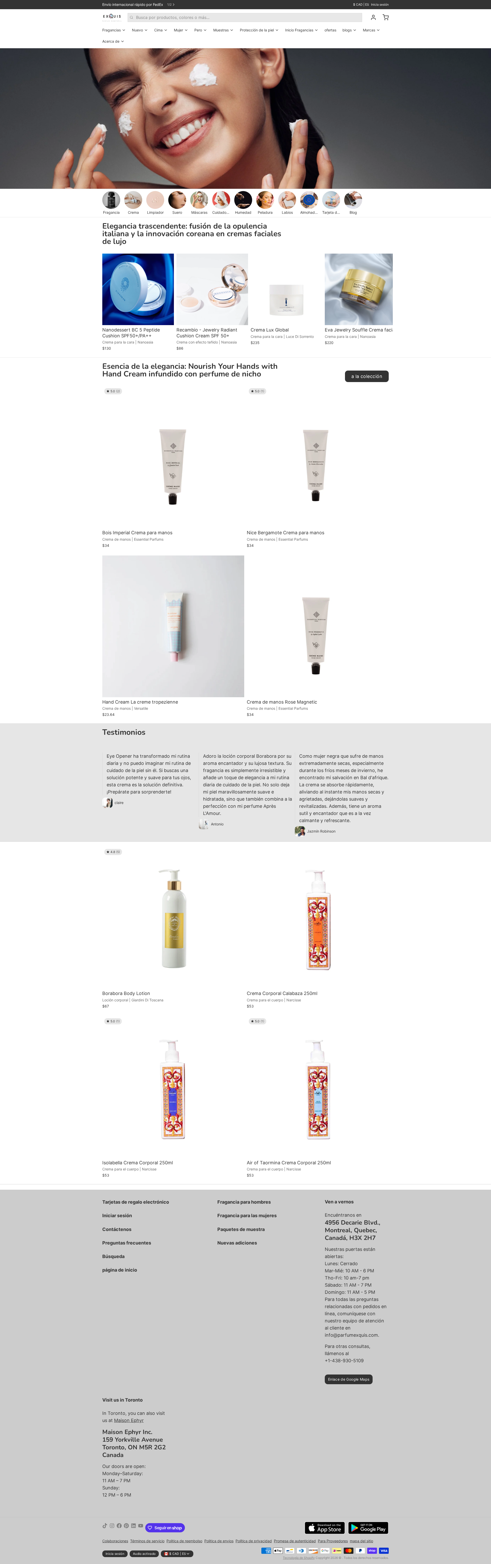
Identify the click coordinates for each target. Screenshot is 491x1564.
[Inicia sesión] (371, 17)
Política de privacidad (254, 1541)
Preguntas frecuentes (126, 1243)
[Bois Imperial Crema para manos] (173, 457)
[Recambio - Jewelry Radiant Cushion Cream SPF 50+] (212, 289)
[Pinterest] (126, 1527)
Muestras (221, 30)
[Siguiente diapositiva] (383, 261)
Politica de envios (218, 1541)
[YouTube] (140, 1527)
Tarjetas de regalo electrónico (135, 1202)
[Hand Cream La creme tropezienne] (173, 626)
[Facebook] (119, 1527)
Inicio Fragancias (299, 30)
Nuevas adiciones (237, 1243)
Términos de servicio (147, 1541)
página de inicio (119, 1270)
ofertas (330, 30)
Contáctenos (116, 1229)
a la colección (366, 376)
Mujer (178, 30)
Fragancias (111, 30)
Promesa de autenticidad (295, 1541)
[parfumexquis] (111, 17)
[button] (286, 318)
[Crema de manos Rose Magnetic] (318, 626)
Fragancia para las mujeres (247, 1215)
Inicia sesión (380, 4)
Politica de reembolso (184, 1541)
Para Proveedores (333, 1541)
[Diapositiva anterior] (367, 261)
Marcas (369, 30)
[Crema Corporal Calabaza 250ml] (318, 918)
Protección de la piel (257, 30)
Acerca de (110, 41)
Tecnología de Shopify (299, 1558)
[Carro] (383, 17)
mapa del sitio (361, 1541)
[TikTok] (104, 1527)
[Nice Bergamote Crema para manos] (318, 457)
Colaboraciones (115, 1541)
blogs (347, 30)
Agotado (138, 317)
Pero (198, 30)
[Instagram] (112, 1527)
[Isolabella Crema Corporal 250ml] (173, 1087)
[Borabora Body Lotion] (173, 918)
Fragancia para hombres (244, 1202)
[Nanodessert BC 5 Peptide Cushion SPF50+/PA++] (138, 289)
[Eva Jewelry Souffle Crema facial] (360, 289)
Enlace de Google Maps (348, 1379)
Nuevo (137, 30)
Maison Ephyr (129, 1420)
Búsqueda (113, 1256)
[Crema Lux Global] (286, 289)
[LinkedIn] (133, 1527)
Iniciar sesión (117, 1215)
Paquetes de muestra (241, 1229)
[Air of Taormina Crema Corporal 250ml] (318, 1087)
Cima (158, 30)
